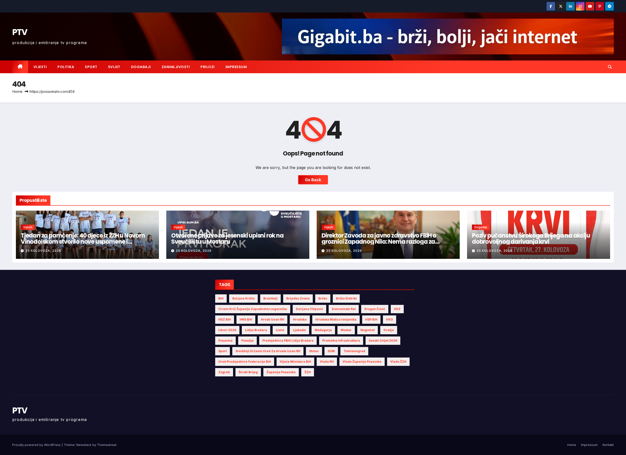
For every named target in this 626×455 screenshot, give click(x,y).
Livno (280, 330)
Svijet (114, 66)
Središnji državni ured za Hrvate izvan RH (267, 351)
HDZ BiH (224, 319)
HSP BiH (371, 319)
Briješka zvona (298, 298)
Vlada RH (327, 361)
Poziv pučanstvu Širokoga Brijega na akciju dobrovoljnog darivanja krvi (531, 238)
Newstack (83, 445)
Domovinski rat (344, 309)
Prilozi (208, 66)
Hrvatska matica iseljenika (336, 319)
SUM (331, 351)
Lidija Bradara (256, 330)
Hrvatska (300, 319)
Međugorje (323, 330)
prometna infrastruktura (341, 340)
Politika (65, 66)
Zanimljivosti (176, 66)
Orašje (388, 330)
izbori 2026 (227, 330)
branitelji (270, 298)
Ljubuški (299, 330)
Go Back (313, 179)
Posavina (225, 340)
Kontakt (608, 445)
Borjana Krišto (243, 298)
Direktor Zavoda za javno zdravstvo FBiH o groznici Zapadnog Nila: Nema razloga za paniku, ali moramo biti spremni (379, 241)
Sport (91, 66)
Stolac (314, 351)
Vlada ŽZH (398, 361)
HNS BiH (246, 319)
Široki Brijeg (248, 372)
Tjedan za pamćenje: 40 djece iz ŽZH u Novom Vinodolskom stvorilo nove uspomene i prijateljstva (83, 241)
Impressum (236, 66)
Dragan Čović (374, 309)
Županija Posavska (281, 372)
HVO (389, 319)
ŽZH (307, 372)
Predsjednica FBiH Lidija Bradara (287, 340)
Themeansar (106, 445)
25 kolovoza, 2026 (43, 250)
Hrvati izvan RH (272, 319)
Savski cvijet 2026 (383, 340)
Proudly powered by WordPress (37, 445)
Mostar (346, 330)
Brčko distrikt (346, 298)
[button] (610, 66)
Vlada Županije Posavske (362, 361)
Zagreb (224, 372)
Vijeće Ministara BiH (295, 361)
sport (222, 351)
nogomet (367, 330)
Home (17, 91)
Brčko (322, 298)
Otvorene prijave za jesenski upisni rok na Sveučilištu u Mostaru (227, 238)
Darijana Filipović (309, 309)
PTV (19, 32)
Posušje (247, 340)
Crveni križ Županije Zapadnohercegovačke (252, 309)
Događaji (141, 66)
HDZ (397, 309)
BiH (221, 298)
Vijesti (40, 66)
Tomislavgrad (354, 351)
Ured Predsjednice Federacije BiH (244, 361)
